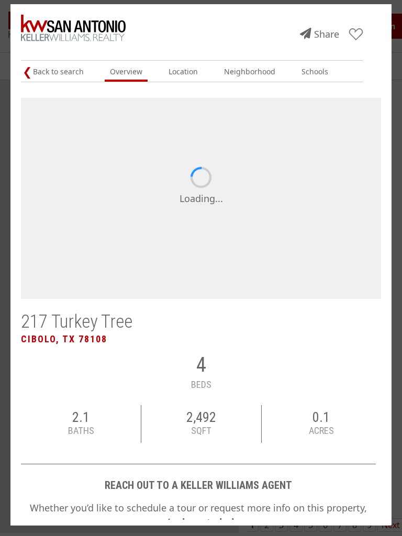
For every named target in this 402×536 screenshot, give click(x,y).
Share (326, 34)
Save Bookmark (356, 35)
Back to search (58, 71)
